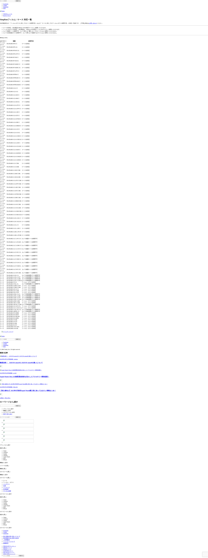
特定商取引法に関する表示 (11, 538)
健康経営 (5, 543)
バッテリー (6, 484)
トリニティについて (9, 541)
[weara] (18, 442)
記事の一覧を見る (5, 398)
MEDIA (7, 547)
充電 (4, 486)
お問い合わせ (93, 23)
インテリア (6, 487)
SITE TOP (9, 554)
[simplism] (18, 422)
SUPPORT (8, 550)
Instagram (5, 7)
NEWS (7, 14)
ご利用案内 (6, 539)
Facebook (5, 4)
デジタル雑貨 (7, 491)
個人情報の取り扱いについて (11, 536)
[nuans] (18, 430)
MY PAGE (8, 552)
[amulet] (18, 426)
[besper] (18, 434)
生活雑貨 (5, 489)
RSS (4, 8)
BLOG (7, 15)
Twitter (5, 5)
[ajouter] (18, 438)
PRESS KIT (9, 546)
